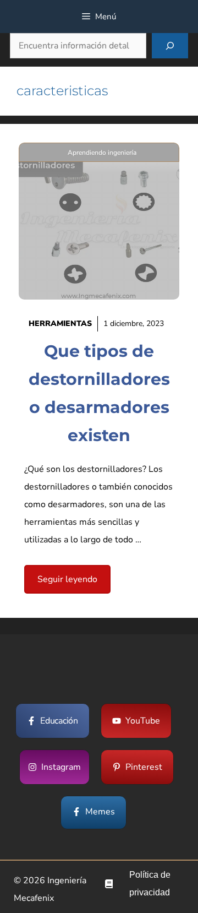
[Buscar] (170, 45)
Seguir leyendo (67, 579)
